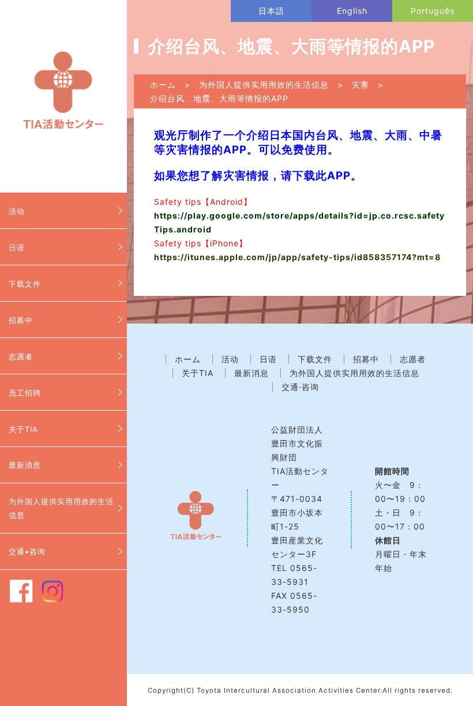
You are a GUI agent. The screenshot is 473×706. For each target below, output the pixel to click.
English (352, 11)
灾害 (360, 84)
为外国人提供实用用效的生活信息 (61, 508)
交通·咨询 (300, 387)
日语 (17, 247)
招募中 (21, 320)
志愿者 (21, 356)
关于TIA (23, 429)
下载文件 (25, 283)
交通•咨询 (27, 551)
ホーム (163, 84)
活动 (17, 211)
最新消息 (25, 465)
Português (433, 11)
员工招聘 (25, 392)
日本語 (271, 11)
